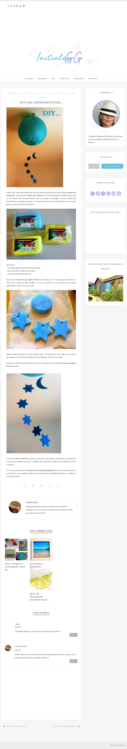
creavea (31, 271)
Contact (93, 78)
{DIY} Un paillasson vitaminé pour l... (40, 597)
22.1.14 (18, 627)
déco (22, 93)
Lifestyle (64, 78)
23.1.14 (18, 650)
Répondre (73, 635)
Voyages (42, 78)
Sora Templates (18, 745)
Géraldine (32, 502)
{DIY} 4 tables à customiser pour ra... (15, 567)
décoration (31, 93)
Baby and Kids (13, 93)
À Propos (78, 78)
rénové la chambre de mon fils (27, 192)
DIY (39, 93)
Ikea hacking (70, 93)
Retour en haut (117, 745)
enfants (60, 93)
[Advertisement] (63, 18)
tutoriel (42, 98)
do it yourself (48, 93)
